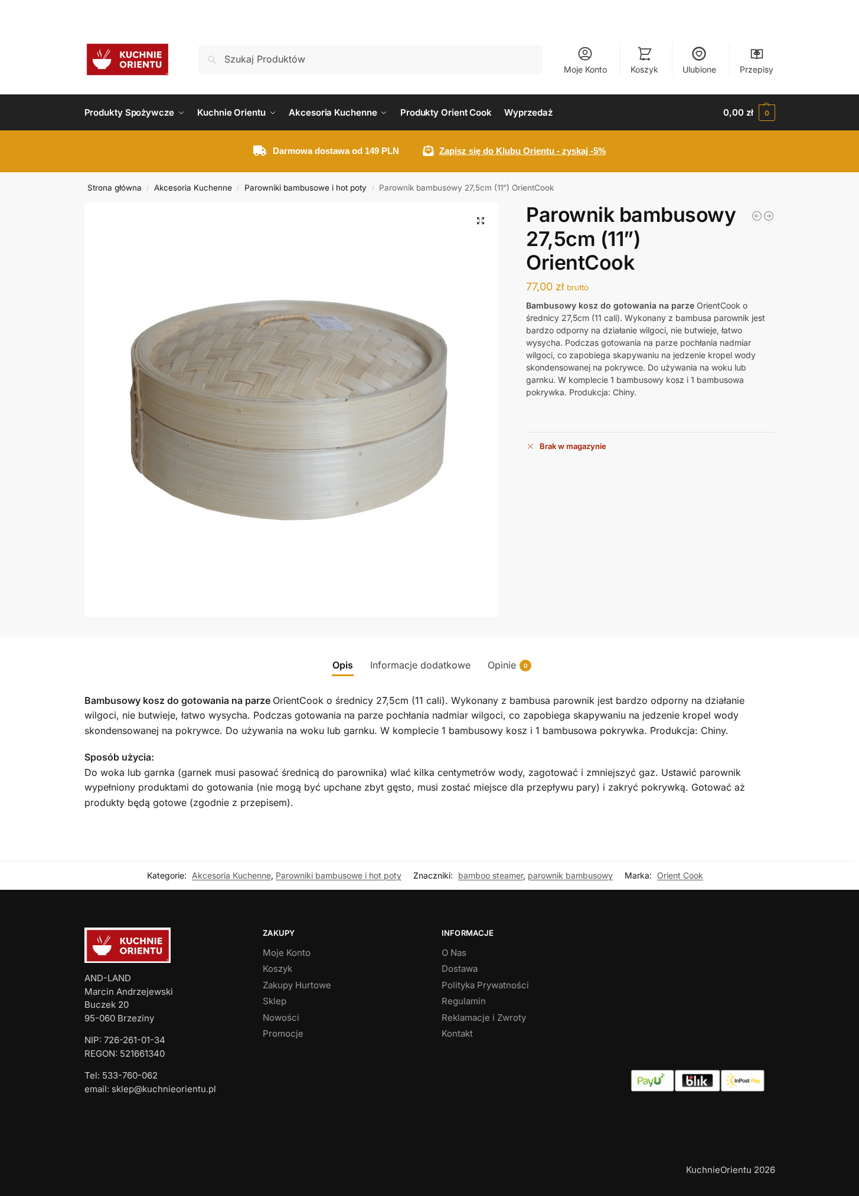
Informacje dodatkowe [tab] (420, 665)
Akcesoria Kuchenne (193, 187)
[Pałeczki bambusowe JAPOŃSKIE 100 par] (757, 216)
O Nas (454, 952)
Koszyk (644, 69)
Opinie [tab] (508, 665)
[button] (749, 112)
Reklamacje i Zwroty (484, 1017)
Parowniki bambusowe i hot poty (305, 187)
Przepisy (756, 69)
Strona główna (114, 187)
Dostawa (460, 968)
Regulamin (464, 1001)
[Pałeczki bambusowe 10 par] (769, 216)
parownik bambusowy (570, 875)
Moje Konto (585, 69)
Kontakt (457, 1033)
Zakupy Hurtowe (297, 985)
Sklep (274, 1001)
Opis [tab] (342, 665)
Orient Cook (680, 875)
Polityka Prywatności (485, 985)
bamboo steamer (490, 875)
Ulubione (699, 69)
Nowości (281, 1017)
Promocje (283, 1033)
